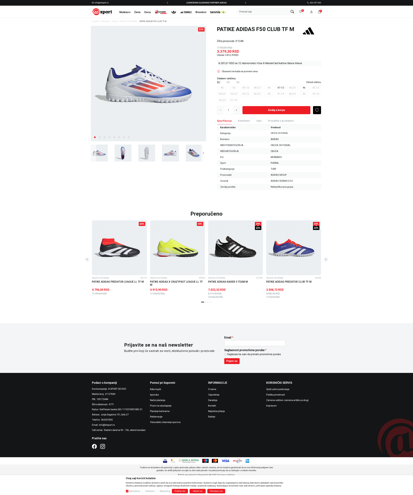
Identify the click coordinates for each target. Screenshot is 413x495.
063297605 (107, 419)
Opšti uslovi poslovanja (277, 389)
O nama (212, 389)
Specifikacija (224, 121)
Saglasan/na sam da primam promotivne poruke (254, 354)
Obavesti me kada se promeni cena (240, 71)
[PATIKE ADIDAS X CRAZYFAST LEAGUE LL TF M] (177, 247)
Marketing (165, 491)
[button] (311, 12)
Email (227, 337)
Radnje (211, 416)
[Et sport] (102, 11)
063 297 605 (315, 3)
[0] (300, 12)
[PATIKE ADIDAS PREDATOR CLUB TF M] (293, 247)
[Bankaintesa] (189, 460)
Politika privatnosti (275, 394)
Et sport (95, 21)
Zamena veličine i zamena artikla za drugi (287, 400)
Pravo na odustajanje (160, 405)
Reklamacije (156, 416)
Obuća (114, 21)
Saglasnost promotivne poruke (244, 350)
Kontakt (212, 405)
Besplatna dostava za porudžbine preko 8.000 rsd (206, 3)
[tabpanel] (148, 83)
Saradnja (212, 400)
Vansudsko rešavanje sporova (165, 422)
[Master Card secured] (173, 460)
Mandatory (134, 491)
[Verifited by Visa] (165, 460)
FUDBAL (275, 163)
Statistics (150, 491)
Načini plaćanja (157, 400)
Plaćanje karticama (160, 411)
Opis (259, 121)
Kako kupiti (155, 389)
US (228, 82)
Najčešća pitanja (216, 411)
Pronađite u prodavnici (281, 121)
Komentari (244, 121)
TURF (273, 169)
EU (218, 82)
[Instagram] (102, 446)
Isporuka (154, 394)
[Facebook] (94, 446)
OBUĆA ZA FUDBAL (128, 21)
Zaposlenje (213, 394)
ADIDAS (275, 139)
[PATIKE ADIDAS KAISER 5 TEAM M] (235, 247)
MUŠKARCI (276, 157)
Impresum (271, 405)
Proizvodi (105, 21)
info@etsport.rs (102, 3)
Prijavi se (231, 361)
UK (237, 82)
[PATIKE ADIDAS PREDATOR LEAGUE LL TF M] (119, 247)
